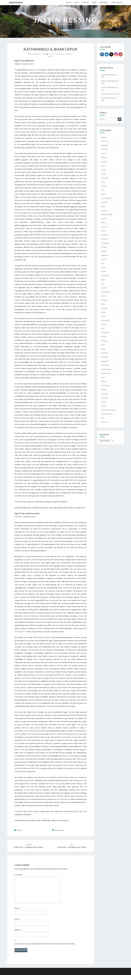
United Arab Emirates (108, 410)
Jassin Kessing (16, 2)
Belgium (104, 162)
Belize (103, 166)
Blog (56, 830)
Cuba (103, 190)
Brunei (103, 174)
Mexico (103, 312)
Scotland (104, 353)
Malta (103, 304)
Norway (103, 324)
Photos (68, 2)
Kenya (103, 280)
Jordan (103, 271)
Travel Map (85, 2)
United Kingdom (107, 414)
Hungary (104, 247)
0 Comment (68, 54)
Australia (104, 149)
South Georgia (106, 369)
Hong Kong (105, 243)
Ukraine (104, 406)
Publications (103, 2)
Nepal (19, 830)
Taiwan (103, 389)
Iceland (103, 251)
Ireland (103, 259)
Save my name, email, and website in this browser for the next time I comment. (45, 944)
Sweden (103, 381)
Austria (103, 153)
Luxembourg (105, 292)
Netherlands (105, 320)
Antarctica (104, 141)
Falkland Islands (106, 214)
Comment (18, 874)
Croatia (103, 186)
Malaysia (104, 300)
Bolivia (103, 170)
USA (102, 418)
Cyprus (103, 194)
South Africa (105, 365)
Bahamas (104, 157)
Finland (103, 219)
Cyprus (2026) (106, 94)
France (103, 223)
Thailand (104, 398)
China (103, 182)
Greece (103, 231)
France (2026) (106, 87)
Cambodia (104, 178)
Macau (103, 296)
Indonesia (104, 255)
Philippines (105, 332)
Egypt (103, 206)
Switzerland (105, 385)
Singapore (104, 361)
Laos (102, 284)
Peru (102, 328)
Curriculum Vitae (116, 2)
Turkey (103, 402)
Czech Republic (106, 198)
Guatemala (105, 235)
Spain (103, 377)
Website (18, 930)
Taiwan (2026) (106, 98)
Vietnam (104, 422)
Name (17, 908)
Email (17, 919)
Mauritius (104, 308)
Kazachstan (105, 275)
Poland (103, 337)
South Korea (105, 373)
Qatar (103, 345)
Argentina (104, 145)
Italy (102, 263)
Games (94, 2)
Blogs (76, 2)
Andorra (104, 137)
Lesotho (104, 288)
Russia (103, 349)
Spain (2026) (105, 75)
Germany (104, 227)
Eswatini (104, 210)
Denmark (104, 202)
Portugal (104, 341)
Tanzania (104, 394)
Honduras (104, 239)
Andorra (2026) (106, 81)
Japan (103, 267)
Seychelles (104, 357)
